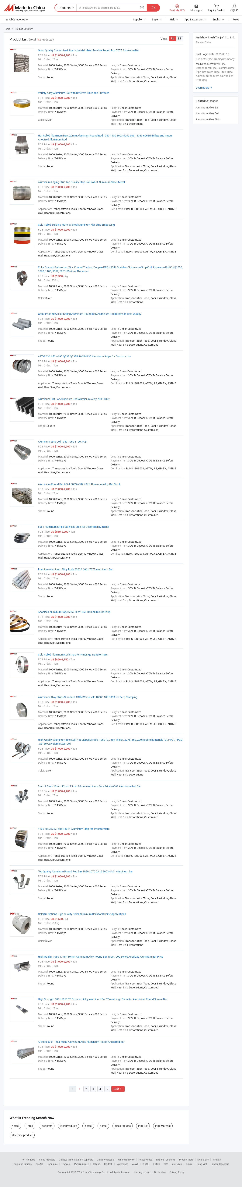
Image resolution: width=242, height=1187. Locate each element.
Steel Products (68, 1126)
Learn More (204, 87)
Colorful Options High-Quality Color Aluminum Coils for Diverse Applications (82, 914)
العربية (135, 1163)
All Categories (17, 19)
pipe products (123, 1126)
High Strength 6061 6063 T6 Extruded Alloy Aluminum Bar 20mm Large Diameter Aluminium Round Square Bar (102, 999)
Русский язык (81, 1163)
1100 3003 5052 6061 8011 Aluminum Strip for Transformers (73, 829)
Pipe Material (163, 1126)
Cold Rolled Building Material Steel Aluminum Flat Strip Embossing (76, 224)
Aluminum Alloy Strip (208, 119)
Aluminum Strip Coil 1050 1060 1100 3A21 (63, 441)
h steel (88, 1126)
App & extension (194, 19)
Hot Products (28, 1159)
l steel (30, 1126)
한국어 (145, 1163)
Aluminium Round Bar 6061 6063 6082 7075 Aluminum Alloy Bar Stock (79, 484)
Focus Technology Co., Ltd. (96, 1172)
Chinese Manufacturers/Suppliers (76, 1159)
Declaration (160, 1172)
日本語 (156, 1163)
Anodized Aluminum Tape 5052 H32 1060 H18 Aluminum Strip (74, 612)
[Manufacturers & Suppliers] (24, 8)
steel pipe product (22, 1135)
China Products (47, 1159)
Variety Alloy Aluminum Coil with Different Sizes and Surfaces (73, 93)
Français (65, 1163)
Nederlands (122, 1163)
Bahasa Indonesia (220, 1163)
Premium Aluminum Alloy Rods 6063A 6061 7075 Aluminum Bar (75, 569)
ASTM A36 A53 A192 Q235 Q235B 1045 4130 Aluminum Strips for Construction (84, 356)
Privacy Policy (177, 1172)
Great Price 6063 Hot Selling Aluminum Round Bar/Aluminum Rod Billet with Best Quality (89, 314)
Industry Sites (145, 1159)
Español (39, 1163)
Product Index (186, 1159)
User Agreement (142, 1172)
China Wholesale (105, 1159)
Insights (217, 1159)
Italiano (96, 1163)
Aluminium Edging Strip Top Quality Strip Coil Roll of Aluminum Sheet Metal (81, 182)
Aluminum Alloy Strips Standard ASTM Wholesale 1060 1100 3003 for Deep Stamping (87, 697)
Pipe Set (143, 1126)
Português (52, 1163)
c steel (103, 1126)
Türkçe (189, 1163)
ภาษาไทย (177, 1163)
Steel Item (46, 1126)
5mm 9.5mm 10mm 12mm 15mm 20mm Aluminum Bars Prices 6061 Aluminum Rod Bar (89, 786)
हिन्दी (166, 1163)
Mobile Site (203, 1159)
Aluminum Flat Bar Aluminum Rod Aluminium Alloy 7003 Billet (74, 399)
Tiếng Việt (201, 1163)
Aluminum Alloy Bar (207, 107)
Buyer (155, 19)
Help (172, 19)
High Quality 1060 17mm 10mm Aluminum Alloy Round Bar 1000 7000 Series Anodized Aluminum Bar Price (100, 956)
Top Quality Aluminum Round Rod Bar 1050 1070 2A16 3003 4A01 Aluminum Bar (85, 871)
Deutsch (108, 1163)
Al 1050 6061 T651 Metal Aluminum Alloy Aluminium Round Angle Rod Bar (81, 1042)
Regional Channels (165, 1159)
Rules (236, 19)
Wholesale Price (126, 1159)
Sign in (234, 10)
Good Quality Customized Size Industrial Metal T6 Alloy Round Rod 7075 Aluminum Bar (88, 50)
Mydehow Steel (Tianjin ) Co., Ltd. (215, 37)
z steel (15, 1126)
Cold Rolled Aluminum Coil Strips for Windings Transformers (73, 654)
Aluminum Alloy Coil (207, 113)
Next (118, 1089)
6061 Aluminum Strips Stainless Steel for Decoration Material (73, 526)
